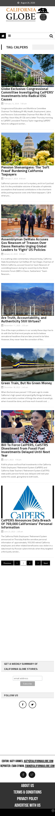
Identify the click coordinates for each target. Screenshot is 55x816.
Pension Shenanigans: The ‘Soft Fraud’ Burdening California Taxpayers (25, 171)
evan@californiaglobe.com (40, 766)
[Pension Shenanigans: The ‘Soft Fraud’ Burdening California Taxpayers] (27, 149)
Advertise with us (27, 805)
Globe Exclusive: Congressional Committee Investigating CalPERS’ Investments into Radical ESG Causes (27, 94)
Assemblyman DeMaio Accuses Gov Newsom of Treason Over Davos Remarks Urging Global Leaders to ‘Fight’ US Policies (24, 244)
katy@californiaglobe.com (38, 761)
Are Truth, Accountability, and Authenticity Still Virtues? (23, 319)
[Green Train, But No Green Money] (27, 364)
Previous (7, 563)
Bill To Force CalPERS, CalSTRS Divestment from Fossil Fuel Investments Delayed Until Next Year (25, 450)
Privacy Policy (27, 798)
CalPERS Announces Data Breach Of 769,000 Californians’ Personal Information (26, 524)
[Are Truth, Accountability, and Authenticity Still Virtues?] (27, 299)
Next (46, 563)
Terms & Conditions (27, 792)
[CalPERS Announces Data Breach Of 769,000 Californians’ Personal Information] (27, 502)
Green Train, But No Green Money (26, 383)
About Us (27, 785)
